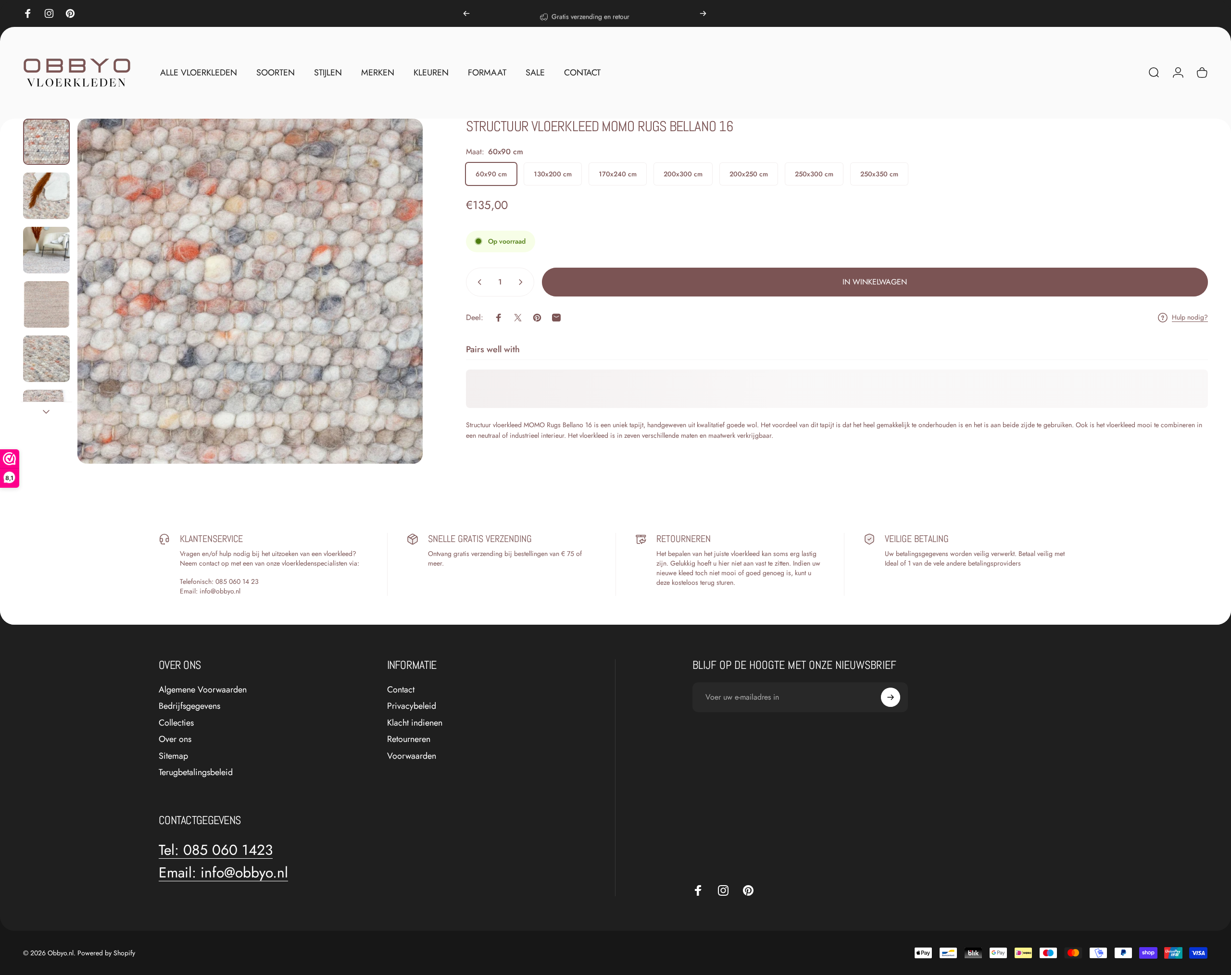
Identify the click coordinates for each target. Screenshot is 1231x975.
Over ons (175, 739)
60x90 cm (491, 174)
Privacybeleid (411, 706)
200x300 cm (683, 174)
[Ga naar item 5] (46, 358)
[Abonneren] (890, 697)
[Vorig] (466, 13)
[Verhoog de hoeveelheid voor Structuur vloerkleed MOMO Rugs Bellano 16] (523, 282)
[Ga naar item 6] (46, 413)
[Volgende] (703, 13)
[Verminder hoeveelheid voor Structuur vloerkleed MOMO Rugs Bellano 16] (477, 282)
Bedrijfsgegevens (189, 706)
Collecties (176, 722)
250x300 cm (814, 174)
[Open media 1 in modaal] (250, 291)
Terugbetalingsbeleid (196, 772)
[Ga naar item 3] (46, 250)
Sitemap (173, 756)
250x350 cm (879, 174)
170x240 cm (618, 174)
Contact (401, 689)
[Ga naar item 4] (46, 304)
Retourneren (408, 739)
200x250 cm (748, 174)
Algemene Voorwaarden (203, 689)
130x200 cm (553, 174)
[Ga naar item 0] (46, 142)
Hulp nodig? (1190, 317)
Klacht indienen (414, 722)
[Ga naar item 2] (46, 196)
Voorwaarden (411, 756)
